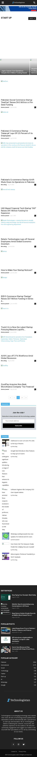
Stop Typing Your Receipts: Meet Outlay (24, 595)
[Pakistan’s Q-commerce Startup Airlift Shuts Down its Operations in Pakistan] (18, 159)
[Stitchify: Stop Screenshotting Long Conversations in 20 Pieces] (5, 608)
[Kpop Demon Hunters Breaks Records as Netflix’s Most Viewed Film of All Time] (5, 615)
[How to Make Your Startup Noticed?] (18, 259)
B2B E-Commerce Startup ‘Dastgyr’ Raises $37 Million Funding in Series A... (17, 298)
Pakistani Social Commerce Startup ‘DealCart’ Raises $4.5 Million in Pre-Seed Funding (17, 102)
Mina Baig (4, 184)
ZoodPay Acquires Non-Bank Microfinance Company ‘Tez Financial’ (17, 385)
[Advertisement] (18, 38)
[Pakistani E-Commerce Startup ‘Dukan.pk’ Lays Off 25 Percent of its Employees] (18, 120)
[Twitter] (24, 744)
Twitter (3, 673)
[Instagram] (18, 744)
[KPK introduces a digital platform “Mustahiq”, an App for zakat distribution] (5, 640)
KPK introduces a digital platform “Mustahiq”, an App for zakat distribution (22, 639)
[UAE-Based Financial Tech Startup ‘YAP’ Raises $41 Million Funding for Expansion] (18, 197)
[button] (34, 2)
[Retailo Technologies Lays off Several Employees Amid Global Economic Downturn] (18, 228)
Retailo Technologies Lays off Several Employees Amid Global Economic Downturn (17, 241)
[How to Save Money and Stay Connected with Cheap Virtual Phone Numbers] (5, 649)
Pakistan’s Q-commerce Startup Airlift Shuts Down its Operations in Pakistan (18, 181)
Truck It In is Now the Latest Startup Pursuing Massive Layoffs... (17, 328)
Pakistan (3, 662)
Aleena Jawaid (5, 107)
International (5, 665)
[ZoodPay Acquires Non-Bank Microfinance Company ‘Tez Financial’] (18, 373)
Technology (4, 671)
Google (3, 685)
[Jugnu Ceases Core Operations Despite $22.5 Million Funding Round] (15, 70)
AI (1, 679)
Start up (3, 676)
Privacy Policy (22, 751)
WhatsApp (4, 682)
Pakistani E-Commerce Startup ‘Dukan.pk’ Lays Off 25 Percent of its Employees (17, 133)
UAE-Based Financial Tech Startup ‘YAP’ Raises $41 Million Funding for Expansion (18, 210)
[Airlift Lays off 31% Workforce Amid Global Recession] (18, 344)
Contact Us (14, 751)
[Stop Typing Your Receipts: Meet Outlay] (5, 597)
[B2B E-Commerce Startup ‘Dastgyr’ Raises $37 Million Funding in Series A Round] (18, 285)
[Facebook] (13, 744)
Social (3, 668)
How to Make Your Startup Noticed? (16, 270)
